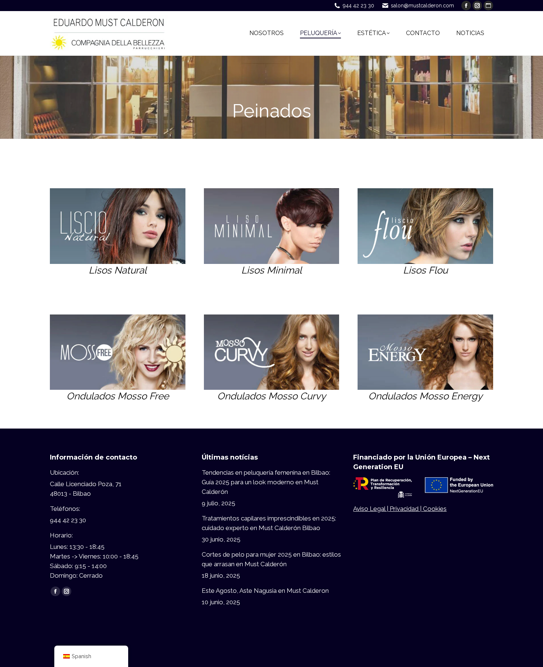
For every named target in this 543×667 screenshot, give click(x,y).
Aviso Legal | (371, 508)
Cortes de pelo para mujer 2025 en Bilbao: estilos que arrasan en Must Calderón (271, 559)
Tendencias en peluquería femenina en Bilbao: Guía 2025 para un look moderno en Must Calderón (266, 482)
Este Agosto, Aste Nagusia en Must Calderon (265, 590)
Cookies (435, 508)
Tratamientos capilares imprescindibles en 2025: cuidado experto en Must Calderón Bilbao (269, 523)
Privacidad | (406, 508)
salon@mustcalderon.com (422, 5)
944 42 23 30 (358, 5)
